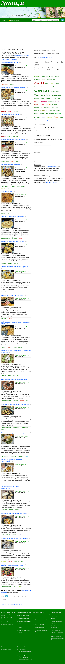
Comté (17, 509)
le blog (20, 630)
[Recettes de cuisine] (12, 3)
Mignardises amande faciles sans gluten (15, 404)
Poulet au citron (5, 186)
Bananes (16, 561)
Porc (58, 110)
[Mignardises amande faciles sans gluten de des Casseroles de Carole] (7, 410)
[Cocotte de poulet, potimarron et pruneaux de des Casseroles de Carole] (7, 274)
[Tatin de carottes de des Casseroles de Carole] (7, 198)
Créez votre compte (52, 167)
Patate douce (4, 84)
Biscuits (57, 76)
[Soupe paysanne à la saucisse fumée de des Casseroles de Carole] (7, 519)
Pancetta (15, 136)
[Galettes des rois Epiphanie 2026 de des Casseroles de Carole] (7, 301)
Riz (47, 113)
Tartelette (3, 561)
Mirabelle (48, 104)
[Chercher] (62, 20)
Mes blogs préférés (14, 20)
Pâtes (56, 107)
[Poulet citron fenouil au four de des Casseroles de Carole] (7, 171)
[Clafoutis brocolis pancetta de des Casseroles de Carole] (7, 121)
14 (18, 596)
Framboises (44, 101)
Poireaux (42, 110)
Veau (61, 117)
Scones (16, 263)
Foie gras (36, 101)
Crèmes (36, 87)
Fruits (57, 101)
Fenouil (13, 186)
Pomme (22, 400)
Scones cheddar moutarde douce (12, 241)
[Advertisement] (32, 34)
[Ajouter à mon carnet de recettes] (20, 62)
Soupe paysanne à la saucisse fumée (14, 513)
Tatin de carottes (6, 191)
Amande (16, 111)
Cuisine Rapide (55, 91)
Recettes (3, 20)
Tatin (8, 213)
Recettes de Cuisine (5, 612)
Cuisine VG (53, 630)
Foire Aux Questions (39, 624)
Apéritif (51, 76)
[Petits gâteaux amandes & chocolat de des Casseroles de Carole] (7, 94)
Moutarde (3, 263)
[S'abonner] (15, 66)
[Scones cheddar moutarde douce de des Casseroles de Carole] (7, 248)
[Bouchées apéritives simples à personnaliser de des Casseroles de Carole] (7, 467)
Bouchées (15, 483)
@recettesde (26, 630)
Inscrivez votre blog (39, 617)
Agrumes (20, 456)
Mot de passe (37, 152)
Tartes (56, 117)
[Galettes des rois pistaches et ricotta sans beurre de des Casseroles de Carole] (7, 330)
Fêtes (58, 98)
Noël (17, 375)
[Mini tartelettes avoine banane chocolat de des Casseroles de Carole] (7, 544)
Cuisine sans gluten (6, 400)
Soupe (19, 534)
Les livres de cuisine (55, 621)
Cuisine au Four (21, 186)
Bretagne (43, 79)
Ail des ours (37, 76)
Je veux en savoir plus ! (24, 618)
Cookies (11, 509)
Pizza (20, 586)
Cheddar (10, 263)
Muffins (12, 161)
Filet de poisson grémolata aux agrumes (15, 433)
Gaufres (12, 84)
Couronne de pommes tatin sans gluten (14, 379)
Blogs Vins (53, 626)
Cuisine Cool (54, 635)
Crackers (15, 586)
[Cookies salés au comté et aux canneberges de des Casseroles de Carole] (7, 494)
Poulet (8, 188)
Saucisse (14, 534)
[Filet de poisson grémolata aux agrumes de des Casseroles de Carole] (7, 439)
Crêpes (20, 238)
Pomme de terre (50, 110)
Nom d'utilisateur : (38, 142)
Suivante (4, 599)
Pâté (52, 107)
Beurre (20, 347)
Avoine (22, 561)
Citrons (3, 188)
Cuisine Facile (24, 427)
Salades (58, 113)
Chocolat (3, 111)
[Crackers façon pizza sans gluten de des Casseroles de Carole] (7, 571)
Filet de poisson (5, 456)
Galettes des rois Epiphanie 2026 (12, 295)
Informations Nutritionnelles (22, 650)
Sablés (51, 114)
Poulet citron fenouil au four (10, 165)
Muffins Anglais (5, 161)
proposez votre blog (51, 182)
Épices (42, 98)
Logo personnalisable (39, 627)
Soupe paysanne (5, 534)
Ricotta (14, 347)
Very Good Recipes (7, 649)
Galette (10, 318)
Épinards (48, 98)
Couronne (15, 400)
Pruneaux (11, 291)
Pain (42, 107)
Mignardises (16, 427)
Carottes (3, 213)
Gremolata (13, 456)
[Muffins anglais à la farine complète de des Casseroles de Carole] (7, 146)
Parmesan (47, 107)
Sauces (37, 117)
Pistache (3, 347)
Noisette (36, 107)
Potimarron (4, 291)
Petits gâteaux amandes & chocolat (13, 88)
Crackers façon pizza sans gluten (12, 565)
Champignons (51, 79)
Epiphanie (3, 318)
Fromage (3, 375)
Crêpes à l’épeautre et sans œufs (12, 216)
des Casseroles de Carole (21, 55)
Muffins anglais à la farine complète (13, 139)
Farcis (9, 375)
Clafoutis (3, 136)
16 (25, 596)
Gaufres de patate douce (9, 62)
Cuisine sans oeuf (5, 238)
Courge (57, 83)
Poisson (27, 456)
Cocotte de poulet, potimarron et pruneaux (15, 266)
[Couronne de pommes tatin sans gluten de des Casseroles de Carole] (7, 385)
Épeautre (14, 238)
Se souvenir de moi (40, 162)
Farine (18, 161)
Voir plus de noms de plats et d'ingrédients (47, 120)
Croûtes (43, 87)
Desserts (36, 98)
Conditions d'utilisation (8, 624)
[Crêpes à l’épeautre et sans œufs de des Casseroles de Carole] (7, 223)
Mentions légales (6, 622)
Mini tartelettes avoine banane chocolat (14, 538)
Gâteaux (10, 111)
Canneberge (4, 509)
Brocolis (9, 136)
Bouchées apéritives (6, 483)
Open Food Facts (23, 656)
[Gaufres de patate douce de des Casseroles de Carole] (7, 69)
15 (22, 596)
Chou (46, 83)
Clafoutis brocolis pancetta (10, 114)
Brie (14, 375)
